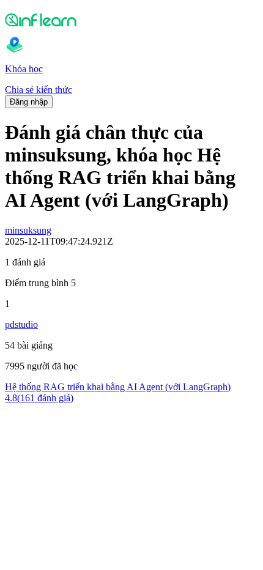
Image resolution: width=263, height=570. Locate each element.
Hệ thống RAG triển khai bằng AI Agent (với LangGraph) (118, 387)
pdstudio (21, 324)
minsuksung (28, 230)
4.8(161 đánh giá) (39, 398)
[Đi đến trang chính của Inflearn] (131, 19)
